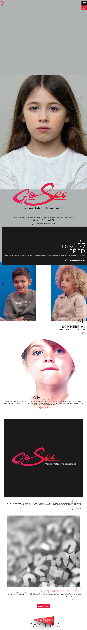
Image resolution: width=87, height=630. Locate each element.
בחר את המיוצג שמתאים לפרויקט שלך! (46, 223)
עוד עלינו (45, 407)
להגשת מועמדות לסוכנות (77, 261)
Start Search (43, 220)
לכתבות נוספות (43, 606)
